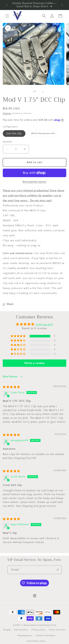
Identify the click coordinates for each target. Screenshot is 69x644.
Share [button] (9, 304)
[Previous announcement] (7, 5)
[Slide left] (26, 92)
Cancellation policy (36, 641)
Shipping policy (25, 635)
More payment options (34, 181)
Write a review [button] (34, 363)
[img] (11, 387)
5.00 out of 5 (44, 324)
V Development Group (33, 625)
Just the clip (14, 133)
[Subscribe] (57, 569)
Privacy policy (38, 630)
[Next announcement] (62, 5)
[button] (7, 16)
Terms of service (57, 630)
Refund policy (21, 630)
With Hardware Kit (45, 134)
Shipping (7, 113)
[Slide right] (43, 92)
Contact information (45, 635)
